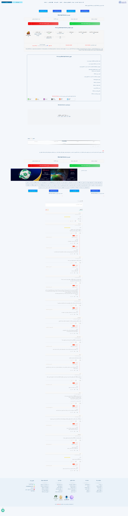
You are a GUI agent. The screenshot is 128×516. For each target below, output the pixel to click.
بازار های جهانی (59, 485)
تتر (38, 186)
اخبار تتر (75, 183)
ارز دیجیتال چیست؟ (44, 183)
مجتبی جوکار (72, 347)
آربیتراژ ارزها (60, 487)
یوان (40, 188)
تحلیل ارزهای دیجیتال (98, 183)
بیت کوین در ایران (98, 186)
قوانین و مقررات (98, 487)
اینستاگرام (32, 489)
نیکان (73, 267)
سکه (58, 186)
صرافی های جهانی (59, 490)
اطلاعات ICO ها (59, 488)
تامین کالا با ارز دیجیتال (71, 490)
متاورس (93, 186)
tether (79, 183)
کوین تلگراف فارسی (51, 183)
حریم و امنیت (99, 488)
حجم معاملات (56, 141)
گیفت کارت (78, 186)
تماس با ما (99, 490)
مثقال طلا (28, 186)
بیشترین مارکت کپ (45, 491)
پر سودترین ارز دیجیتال (44, 485)
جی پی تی (67, 188)
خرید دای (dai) (43, 186)
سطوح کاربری (87, 485)
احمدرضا (73, 238)
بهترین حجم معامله (45, 492)
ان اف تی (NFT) (36, 183)
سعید (73, 365)
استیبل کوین (70, 183)
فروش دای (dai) (34, 186)
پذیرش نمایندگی (72, 487)
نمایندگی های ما (98, 492)
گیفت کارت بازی (84, 186)
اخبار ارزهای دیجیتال (90, 183)
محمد (73, 426)
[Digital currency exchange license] (64, 499)
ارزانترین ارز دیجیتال (45, 490)
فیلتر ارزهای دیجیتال (74, 19)
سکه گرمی (72, 188)
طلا (89, 186)
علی (73, 466)
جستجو (88, 491)
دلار (43, 188)
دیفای (48, 186)
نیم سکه (81, 188)
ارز (51, 186)
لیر (52, 188)
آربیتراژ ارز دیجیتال (94, 19)
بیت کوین (27, 183)
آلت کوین (83, 183)
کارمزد (88, 487)
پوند (55, 188)
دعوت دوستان (87, 488)
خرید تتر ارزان (58, 183)
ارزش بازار (36, 141)
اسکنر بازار (60, 491)
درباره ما (100, 485)
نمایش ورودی (31, 138)
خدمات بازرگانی (73, 488)
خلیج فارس (72, 328)
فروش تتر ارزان (64, 183)
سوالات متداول (99, 491)
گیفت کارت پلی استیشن (64, 186)
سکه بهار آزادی (87, 188)
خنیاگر (73, 408)
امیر (73, 385)
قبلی (98, 147)
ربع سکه (77, 188)
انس (46, 188)
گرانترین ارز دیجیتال (45, 488)
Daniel (73, 310)
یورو (59, 188)
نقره (31, 183)
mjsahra (73, 445)
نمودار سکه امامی (84, 171)
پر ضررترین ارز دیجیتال (44, 487)
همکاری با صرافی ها (72, 485)
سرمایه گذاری (73, 491)
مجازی (55, 186)
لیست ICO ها (56, 19)
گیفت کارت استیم (72, 186)
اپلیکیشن (63, 188)
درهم (49, 188)
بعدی (93, 147)
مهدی (73, 288)
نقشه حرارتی (87, 490)
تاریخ (93, 141)
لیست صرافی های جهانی (36, 19)
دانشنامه (87, 492)
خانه (103, 5)
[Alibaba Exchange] (116, 2)
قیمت (77, 141)
